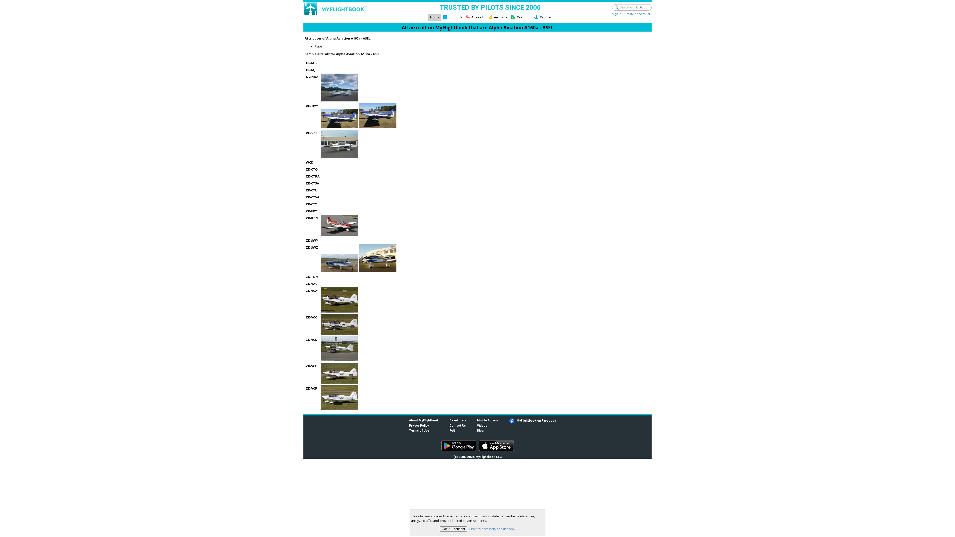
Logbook (455, 17)
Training (523, 17)
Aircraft (478, 17)
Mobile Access (488, 420)
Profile (545, 17)
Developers (457, 420)
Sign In (616, 14)
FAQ (452, 430)
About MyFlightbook (424, 420)
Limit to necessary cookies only (492, 529)
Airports (501, 17)
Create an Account (637, 14)
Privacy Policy (419, 425)
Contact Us (457, 425)
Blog (480, 430)
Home (434, 17)
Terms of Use (419, 430)
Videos (482, 425)
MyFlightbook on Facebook (536, 420)
